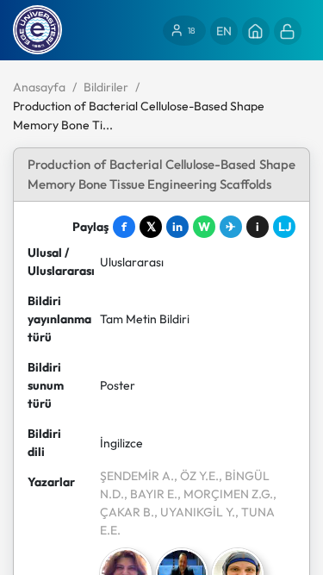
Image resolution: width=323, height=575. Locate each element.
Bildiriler (106, 87)
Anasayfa (39, 87)
